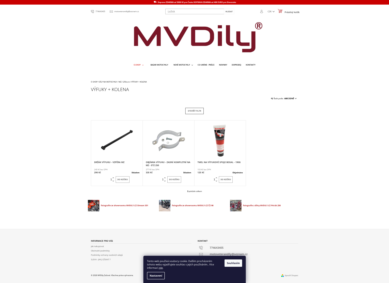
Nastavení (156, 275)
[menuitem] (138, 65)
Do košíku (122, 179)
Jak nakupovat (97, 246)
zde (161, 268)
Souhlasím (233, 263)
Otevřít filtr (194, 111)
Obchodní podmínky (100, 250)
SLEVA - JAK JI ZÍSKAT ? (101, 259)
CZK (270, 11)
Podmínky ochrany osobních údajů (107, 255)
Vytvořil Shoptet (291, 275)
